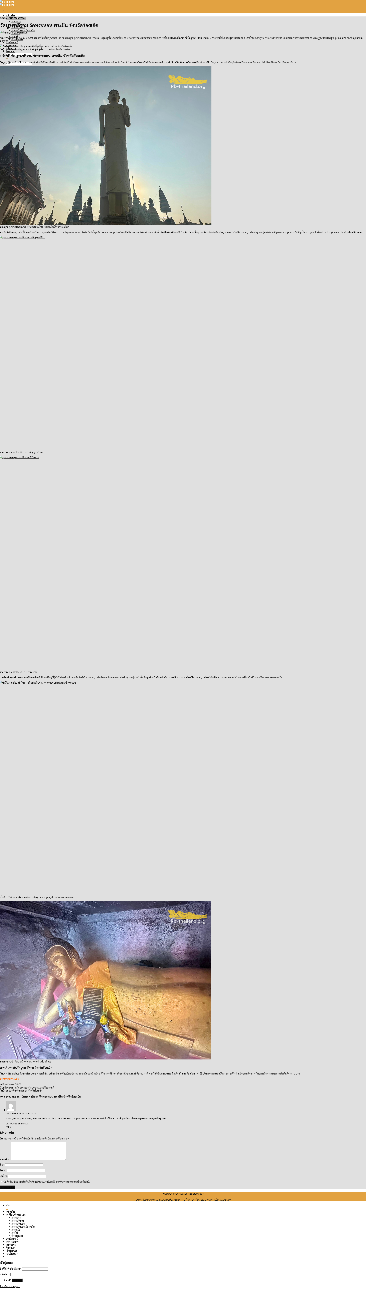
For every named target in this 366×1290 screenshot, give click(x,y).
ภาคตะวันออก (18, 1223)
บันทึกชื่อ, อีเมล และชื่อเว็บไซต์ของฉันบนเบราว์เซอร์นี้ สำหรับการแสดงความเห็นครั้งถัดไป (46, 1181)
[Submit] (7, 58)
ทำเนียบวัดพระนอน (9, 1078)
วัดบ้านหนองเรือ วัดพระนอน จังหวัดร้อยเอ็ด (21, 1090)
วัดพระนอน (22, 17)
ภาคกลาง (16, 21)
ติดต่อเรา (10, 51)
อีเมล (3, 1170)
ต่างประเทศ (17, 1235)
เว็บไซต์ (4, 1175)
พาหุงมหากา (12, 1241)
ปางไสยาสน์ (12, 42)
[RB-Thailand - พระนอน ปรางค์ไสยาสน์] (7, 3)
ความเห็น (5, 1159)
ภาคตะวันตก (17, 1220)
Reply (8, 1126)
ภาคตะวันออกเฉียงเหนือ (23, 30)
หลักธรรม (11, 1244)
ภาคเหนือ (15, 1229)
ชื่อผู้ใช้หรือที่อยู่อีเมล (10, 1268)
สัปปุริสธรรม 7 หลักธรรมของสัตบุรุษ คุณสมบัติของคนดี (27, 1087)
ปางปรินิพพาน (355, 232)
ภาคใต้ (14, 1232)
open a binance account (18, 1112)
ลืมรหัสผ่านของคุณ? (10, 1286)
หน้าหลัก (10, 15)
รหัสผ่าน (5, 1274)
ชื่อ (2, 1164)
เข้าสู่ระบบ (17, 1280)
